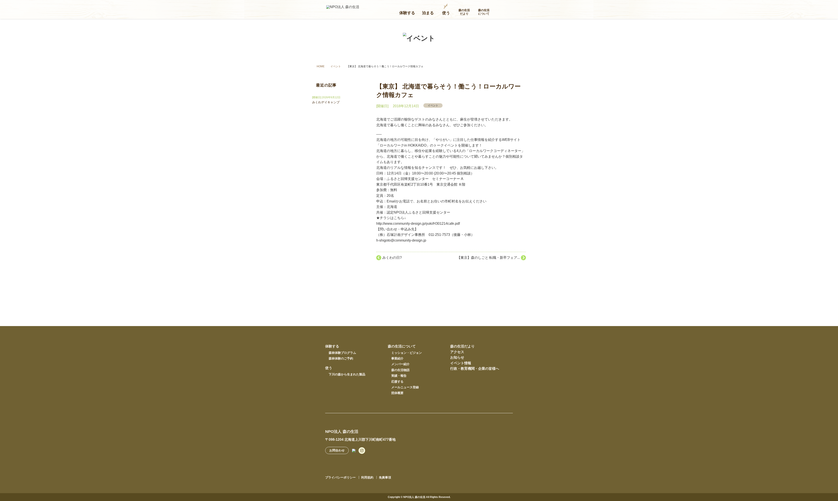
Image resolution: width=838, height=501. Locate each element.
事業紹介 (397, 358)
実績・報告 (399, 375)
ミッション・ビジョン (406, 352)
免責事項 (385, 477)
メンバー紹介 (400, 364)
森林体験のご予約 (341, 358)
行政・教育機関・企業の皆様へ (474, 368)
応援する (397, 381)
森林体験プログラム (342, 352)
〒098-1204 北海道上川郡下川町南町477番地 (360, 439)
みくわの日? (392, 257)
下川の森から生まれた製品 (347, 374)
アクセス (457, 352)
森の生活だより (464, 12)
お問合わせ (337, 450)
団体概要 (397, 393)
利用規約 (367, 477)
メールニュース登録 (405, 387)
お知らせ (457, 357)
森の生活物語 (400, 370)
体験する (407, 13)
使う (446, 13)
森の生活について (483, 12)
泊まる (428, 13)
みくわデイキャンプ (326, 102)
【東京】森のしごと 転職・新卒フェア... (488, 257)
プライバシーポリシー (340, 477)
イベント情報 (460, 363)
